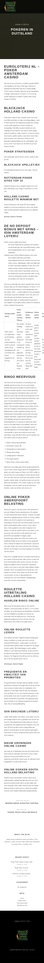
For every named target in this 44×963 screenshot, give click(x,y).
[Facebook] (29, 6)
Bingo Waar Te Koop (21, 868)
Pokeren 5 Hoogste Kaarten (21, 873)
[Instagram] (35, 6)
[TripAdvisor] (38, 6)
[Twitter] (32, 6)
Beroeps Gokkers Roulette (13, 216)
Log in (22, 898)
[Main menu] (25, 6)
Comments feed (22, 903)
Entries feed (22, 900)
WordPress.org (22, 905)
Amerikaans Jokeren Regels (13, 664)
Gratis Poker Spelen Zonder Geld (21, 862)
